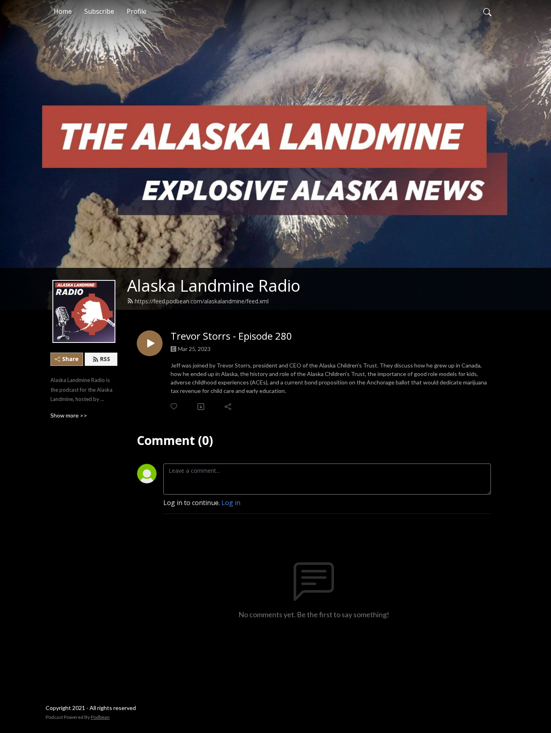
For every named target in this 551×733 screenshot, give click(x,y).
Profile (136, 11)
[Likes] (174, 406)
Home (63, 11)
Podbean (100, 717)
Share (70, 359)
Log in (230, 502)
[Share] (228, 407)
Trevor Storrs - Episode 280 (231, 336)
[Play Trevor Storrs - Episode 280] (150, 343)
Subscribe (99, 11)
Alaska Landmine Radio (214, 285)
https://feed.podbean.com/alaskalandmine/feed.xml (202, 301)
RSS (105, 359)
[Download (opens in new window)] (201, 407)
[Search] (487, 11)
